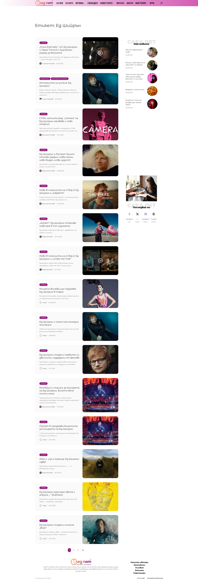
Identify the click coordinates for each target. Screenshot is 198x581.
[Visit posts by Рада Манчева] (40, 236)
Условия (139, 568)
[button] (161, 3)
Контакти (139, 565)
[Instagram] (145, 217)
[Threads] (153, 217)
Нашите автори (139, 562)
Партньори (139, 573)
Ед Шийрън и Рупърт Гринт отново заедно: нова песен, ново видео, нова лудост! (56, 157)
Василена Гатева (48, 135)
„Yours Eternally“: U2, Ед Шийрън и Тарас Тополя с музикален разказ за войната (58, 50)
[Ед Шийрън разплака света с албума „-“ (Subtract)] (100, 496)
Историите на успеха (59, 78)
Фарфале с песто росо (135, 90)
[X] (137, 217)
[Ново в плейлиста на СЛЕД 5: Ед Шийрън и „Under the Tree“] (100, 260)
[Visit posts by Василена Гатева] (40, 135)
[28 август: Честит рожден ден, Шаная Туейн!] (152, 104)
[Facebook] (129, 217)
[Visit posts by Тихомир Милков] (40, 63)
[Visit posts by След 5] (40, 302)
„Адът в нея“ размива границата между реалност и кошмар (135, 76)
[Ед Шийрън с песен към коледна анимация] (100, 326)
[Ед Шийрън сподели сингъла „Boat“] (100, 529)
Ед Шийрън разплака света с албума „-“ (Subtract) (57, 493)
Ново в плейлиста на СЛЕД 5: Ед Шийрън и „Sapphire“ (59, 191)
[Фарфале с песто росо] (152, 91)
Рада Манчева (47, 236)
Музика (43, 42)
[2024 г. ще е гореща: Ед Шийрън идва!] (100, 463)
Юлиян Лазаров (47, 99)
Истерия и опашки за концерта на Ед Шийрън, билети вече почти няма (59, 390)
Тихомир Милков (48, 63)
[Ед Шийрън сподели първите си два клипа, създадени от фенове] (100, 359)
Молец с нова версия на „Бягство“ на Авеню (135, 64)
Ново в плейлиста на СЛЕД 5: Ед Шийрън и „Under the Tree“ (59, 257)
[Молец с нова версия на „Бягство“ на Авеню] (152, 65)
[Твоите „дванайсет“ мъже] (152, 52)
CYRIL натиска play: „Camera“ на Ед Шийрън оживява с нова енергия (58, 121)
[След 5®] (44, 3)
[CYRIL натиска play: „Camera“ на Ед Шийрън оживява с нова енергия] (100, 124)
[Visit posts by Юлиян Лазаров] (40, 99)
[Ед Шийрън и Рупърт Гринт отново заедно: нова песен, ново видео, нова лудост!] (100, 160)
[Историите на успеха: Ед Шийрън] (100, 88)
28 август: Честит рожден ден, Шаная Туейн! (134, 102)
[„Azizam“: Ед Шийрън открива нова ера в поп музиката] (100, 227)
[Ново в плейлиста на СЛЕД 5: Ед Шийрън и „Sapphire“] (100, 194)
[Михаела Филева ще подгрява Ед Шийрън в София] (100, 293)
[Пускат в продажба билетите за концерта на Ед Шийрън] (100, 430)
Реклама (139, 570)
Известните (45, 78)
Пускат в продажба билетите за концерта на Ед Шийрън (58, 427)
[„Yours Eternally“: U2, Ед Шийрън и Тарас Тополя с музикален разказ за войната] (100, 53)
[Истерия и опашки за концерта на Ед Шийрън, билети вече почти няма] (100, 395)
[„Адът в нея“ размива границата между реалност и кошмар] (152, 78)
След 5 (44, 302)
